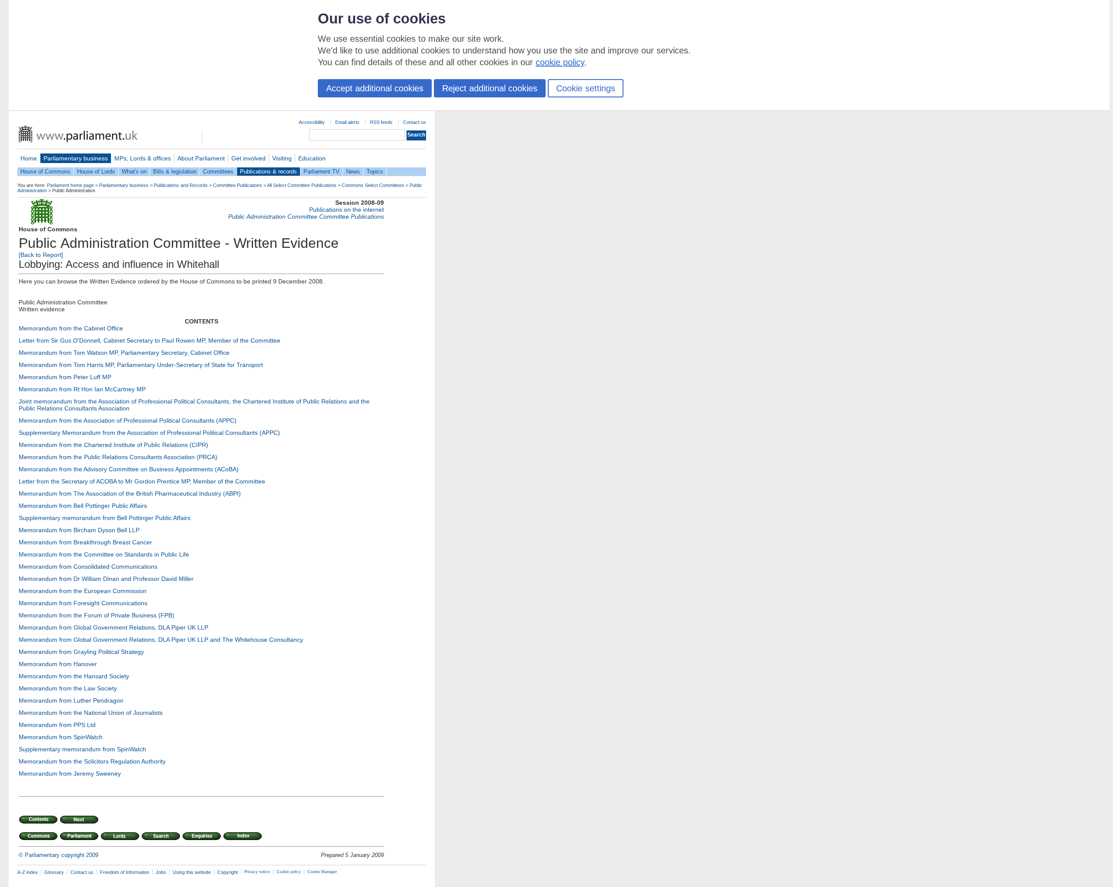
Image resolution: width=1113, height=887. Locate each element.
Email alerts (347, 122)
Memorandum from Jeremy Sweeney (70, 773)
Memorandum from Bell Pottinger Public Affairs (83, 505)
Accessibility (312, 122)
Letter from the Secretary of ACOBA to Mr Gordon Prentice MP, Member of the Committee (142, 481)
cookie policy (560, 62)
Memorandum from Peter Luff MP (65, 376)
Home (28, 158)
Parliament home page (70, 185)
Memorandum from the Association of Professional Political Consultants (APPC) (128, 420)
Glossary (54, 872)
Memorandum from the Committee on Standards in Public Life (104, 554)
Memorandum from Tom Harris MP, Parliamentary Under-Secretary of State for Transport (141, 364)
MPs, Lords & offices (142, 158)
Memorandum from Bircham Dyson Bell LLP (79, 530)
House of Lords (96, 171)
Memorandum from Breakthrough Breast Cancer (85, 542)
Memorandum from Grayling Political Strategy (81, 651)
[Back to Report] (41, 254)
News (353, 171)
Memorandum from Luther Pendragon (71, 700)
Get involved (248, 158)
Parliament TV (321, 171)
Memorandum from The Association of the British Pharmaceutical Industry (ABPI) (130, 493)
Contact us (414, 122)
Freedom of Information (124, 872)
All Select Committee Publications (302, 185)
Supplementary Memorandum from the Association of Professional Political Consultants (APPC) (149, 432)
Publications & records (268, 171)
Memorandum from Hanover (58, 663)
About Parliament (201, 158)
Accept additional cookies (374, 88)
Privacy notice (257, 872)
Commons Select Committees (373, 185)
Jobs (161, 872)
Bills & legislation (175, 171)
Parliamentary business (75, 158)
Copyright (227, 872)
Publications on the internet (346, 209)
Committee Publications (237, 185)
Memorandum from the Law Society (68, 688)
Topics (375, 171)
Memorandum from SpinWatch (61, 737)
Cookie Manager (322, 872)
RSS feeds (381, 122)
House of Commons (45, 171)
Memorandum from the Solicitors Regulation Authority (92, 761)
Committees (218, 171)
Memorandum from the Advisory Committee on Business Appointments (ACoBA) (129, 469)
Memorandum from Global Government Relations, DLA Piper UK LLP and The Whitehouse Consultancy (161, 639)
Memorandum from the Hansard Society (74, 676)
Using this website (192, 872)
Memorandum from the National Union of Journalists (91, 712)
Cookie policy (289, 872)
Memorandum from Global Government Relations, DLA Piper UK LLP (113, 627)
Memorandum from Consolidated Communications (88, 566)
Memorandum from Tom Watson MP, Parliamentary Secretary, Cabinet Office (124, 352)
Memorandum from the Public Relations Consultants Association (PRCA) (118, 457)
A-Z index (27, 872)
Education (312, 158)
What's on (134, 171)
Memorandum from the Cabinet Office (71, 328)
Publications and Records (181, 185)
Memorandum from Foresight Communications (83, 603)
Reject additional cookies (489, 88)
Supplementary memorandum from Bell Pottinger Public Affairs (104, 517)
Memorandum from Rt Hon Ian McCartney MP (82, 389)
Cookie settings (585, 88)
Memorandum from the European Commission (83, 590)
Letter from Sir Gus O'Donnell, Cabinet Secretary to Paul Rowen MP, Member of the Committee (149, 340)
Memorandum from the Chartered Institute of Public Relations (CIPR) (113, 444)
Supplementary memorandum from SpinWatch (82, 749)
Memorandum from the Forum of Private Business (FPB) (96, 615)
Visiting (282, 158)
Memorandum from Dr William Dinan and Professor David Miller (106, 578)
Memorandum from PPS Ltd (57, 724)
